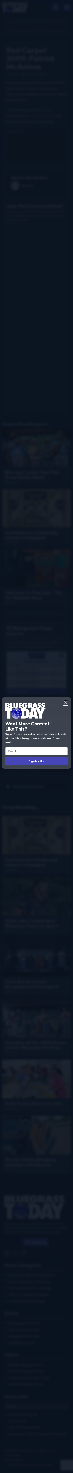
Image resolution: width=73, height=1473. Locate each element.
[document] (36, 736)
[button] (65, 703)
